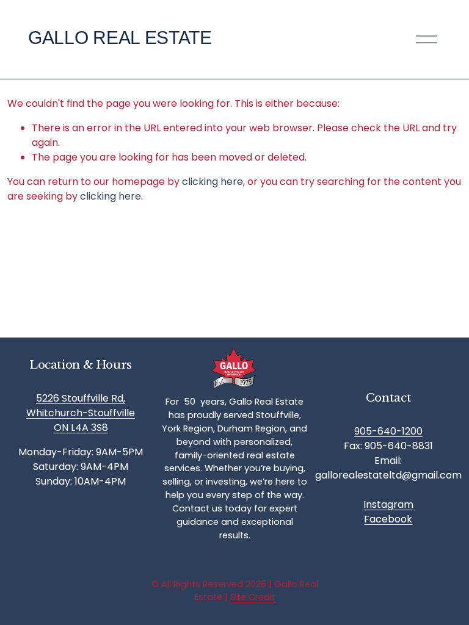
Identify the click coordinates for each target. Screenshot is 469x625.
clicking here (212, 182)
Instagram (388, 504)
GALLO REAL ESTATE (120, 37)
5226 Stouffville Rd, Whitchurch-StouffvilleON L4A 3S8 (80, 413)
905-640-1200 (388, 431)
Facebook (388, 519)
